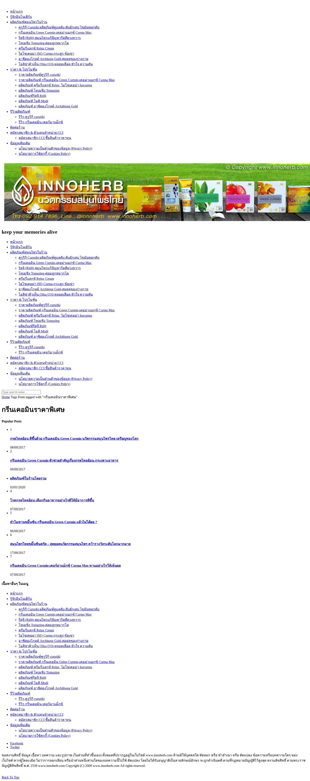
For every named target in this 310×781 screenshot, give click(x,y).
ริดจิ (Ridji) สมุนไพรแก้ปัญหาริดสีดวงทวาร (50, 38)
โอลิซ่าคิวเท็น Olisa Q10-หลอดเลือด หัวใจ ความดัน (56, 64)
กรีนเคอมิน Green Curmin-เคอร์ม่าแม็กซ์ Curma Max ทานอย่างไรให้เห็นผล (65, 565)
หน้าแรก (16, 11)
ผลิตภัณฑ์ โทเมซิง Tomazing (39, 90)
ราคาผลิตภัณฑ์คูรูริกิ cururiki (39, 74)
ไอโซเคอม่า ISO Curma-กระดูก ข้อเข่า (46, 53)
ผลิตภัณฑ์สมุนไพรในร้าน (28, 22)
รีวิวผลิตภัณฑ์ (20, 111)
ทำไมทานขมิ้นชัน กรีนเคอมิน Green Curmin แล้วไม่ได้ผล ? (53, 522)
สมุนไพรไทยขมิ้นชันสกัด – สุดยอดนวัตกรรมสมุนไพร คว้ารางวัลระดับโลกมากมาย (70, 544)
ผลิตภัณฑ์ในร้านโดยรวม (28, 478)
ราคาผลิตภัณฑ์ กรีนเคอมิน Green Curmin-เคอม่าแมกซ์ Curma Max (67, 80)
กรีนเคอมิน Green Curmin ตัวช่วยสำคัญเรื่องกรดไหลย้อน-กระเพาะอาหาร (64, 460)
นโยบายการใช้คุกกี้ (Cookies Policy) (44, 153)
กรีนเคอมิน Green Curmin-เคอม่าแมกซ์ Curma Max (55, 32)
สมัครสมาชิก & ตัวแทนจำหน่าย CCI (36, 132)
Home (6, 397)
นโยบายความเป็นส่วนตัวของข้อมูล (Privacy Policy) (55, 148)
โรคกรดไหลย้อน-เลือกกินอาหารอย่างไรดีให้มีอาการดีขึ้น (52, 500)
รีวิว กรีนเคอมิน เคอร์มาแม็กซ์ (41, 122)
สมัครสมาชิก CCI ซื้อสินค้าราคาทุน (45, 138)
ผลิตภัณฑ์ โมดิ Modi (33, 101)
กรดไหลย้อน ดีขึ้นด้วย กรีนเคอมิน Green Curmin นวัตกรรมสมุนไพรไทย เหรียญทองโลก (74, 438)
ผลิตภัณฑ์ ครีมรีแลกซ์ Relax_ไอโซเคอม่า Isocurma (55, 85)
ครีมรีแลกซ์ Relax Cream (36, 48)
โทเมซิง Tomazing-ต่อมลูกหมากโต (44, 43)
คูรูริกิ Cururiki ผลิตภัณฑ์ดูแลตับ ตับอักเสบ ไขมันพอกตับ (59, 27)
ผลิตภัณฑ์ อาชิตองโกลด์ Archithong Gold (48, 106)
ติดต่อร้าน (17, 127)
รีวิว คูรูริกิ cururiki (31, 117)
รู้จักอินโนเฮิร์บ (21, 17)
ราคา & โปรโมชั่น (23, 69)
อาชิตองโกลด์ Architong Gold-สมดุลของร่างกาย (53, 59)
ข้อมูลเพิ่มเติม (20, 143)
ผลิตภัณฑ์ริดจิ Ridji (32, 96)
